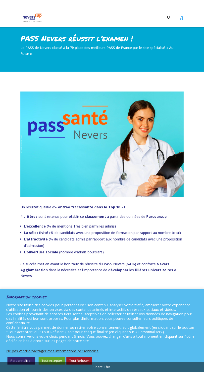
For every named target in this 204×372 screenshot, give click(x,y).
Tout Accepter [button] (52, 360)
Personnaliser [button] (21, 360)
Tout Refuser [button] (79, 360)
